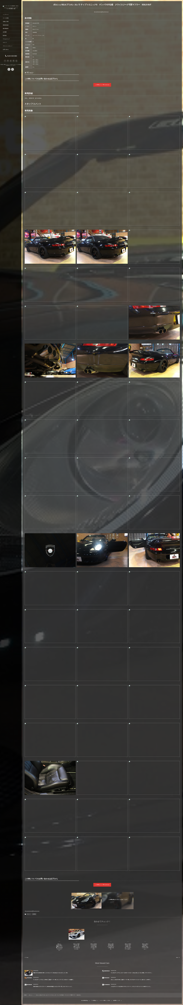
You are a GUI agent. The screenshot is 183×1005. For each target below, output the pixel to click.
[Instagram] (8, 61)
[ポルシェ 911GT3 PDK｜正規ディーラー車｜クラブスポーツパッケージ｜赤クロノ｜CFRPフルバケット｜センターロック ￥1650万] (59, 934)
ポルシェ (28, 914)
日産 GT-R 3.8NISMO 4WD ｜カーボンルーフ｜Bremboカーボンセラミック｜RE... (50, 972)
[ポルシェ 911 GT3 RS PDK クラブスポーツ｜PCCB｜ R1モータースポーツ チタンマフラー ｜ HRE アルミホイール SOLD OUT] (111, 934)
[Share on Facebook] (5, 61)
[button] (16, 61)
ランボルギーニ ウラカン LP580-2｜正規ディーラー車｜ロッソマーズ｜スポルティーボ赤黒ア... (53, 979)
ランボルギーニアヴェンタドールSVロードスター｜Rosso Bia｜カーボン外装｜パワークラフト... (131, 972)
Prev (27, 957)
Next (177, 957)
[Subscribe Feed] (14, 61)
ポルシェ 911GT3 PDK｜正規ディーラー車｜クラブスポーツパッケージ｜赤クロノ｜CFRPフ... (131, 979)
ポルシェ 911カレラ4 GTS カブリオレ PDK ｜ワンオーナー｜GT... (93, 947)
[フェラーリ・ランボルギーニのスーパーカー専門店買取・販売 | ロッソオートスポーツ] (11, 6)
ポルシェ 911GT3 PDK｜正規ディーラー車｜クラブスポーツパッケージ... (59, 947)
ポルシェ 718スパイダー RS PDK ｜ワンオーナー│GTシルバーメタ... (76, 947)
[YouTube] (11, 61)
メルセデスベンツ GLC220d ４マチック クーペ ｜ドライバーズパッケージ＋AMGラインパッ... (131, 986)
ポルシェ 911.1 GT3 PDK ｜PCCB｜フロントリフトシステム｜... (145, 947)
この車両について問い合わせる (102, 84)
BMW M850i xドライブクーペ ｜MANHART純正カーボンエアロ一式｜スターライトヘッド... (52, 986)
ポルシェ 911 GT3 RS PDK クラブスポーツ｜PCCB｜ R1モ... (111, 947)
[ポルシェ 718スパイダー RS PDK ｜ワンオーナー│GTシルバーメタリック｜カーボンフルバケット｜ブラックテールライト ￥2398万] (76, 934)
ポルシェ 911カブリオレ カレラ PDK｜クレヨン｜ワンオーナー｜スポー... (128, 947)
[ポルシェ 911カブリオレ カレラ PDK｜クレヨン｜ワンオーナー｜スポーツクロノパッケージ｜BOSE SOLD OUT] (128, 934)
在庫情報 (34, 914)
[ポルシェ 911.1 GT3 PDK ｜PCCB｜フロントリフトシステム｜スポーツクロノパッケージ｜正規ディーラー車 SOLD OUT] (145, 934)
